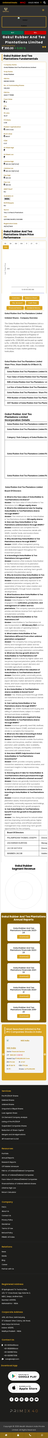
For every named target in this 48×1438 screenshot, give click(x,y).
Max (5, 247)
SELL (35, 32)
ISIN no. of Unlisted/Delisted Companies (18, 1175)
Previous (2, 1054)
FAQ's (4, 1207)
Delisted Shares (8, 1100)
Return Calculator (9, 1192)
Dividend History (33, 308)
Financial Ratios (15, 308)
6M (21, 243)
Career (4, 1264)
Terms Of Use (7, 1228)
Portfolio (5, 1153)
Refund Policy (7, 1233)
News (4, 1251)
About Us (5, 1211)
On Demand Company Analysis (14, 1117)
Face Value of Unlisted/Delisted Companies (19, 1179)
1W (5, 243)
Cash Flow (32, 303)
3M (16, 243)
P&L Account (17, 303)
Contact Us (6, 1215)
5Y (37, 243)
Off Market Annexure (10, 1166)
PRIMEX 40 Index (8, 1237)
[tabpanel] (24, 1054)
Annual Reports (8, 1158)
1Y (26, 243)
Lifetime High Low (9, 1188)
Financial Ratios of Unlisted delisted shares (19, 1183)
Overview (16, 298)
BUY (12, 32)
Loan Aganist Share (9, 1113)
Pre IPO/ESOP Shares (10, 1096)
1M (10, 243)
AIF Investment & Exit (10, 1139)
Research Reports (9, 1162)
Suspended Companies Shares (14, 1126)
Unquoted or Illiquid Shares (12, 1109)
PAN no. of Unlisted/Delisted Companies (18, 1171)
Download (24, 937)
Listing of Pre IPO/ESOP (11, 1121)
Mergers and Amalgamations (13, 1134)
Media (4, 1256)
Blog (3, 1260)
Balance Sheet (31, 298)
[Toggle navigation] (43, 10)
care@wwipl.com (12, 1359)
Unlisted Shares (8, 1104)
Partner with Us (8, 1269)
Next (46, 1054)
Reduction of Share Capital (13, 1130)
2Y (31, 243)
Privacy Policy (7, 1220)
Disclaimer (6, 1224)
